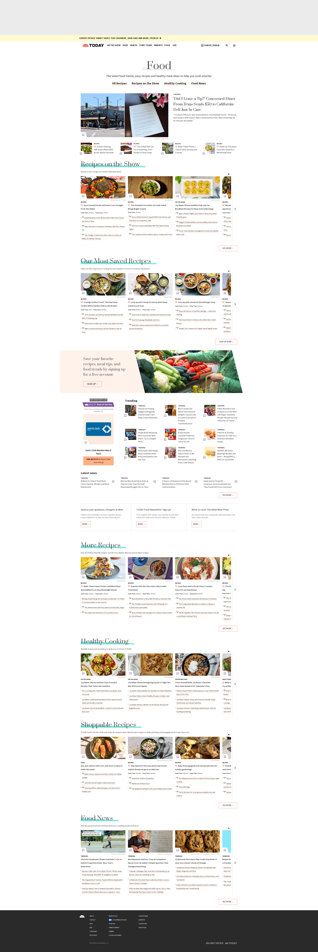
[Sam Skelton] (150, 187)
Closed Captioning (115, 935)
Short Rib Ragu (184, 787)
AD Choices (93, 935)
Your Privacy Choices (120, 920)
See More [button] (227, 248)
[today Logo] (82, 916)
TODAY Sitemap (143, 916)
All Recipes (119, 83)
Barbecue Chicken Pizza (141, 784)
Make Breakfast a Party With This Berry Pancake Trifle (151, 599)
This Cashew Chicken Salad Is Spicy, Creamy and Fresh (152, 234)
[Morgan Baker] (103, 284)
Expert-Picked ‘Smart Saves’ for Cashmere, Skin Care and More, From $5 (119, 38)
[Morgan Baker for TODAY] (150, 748)
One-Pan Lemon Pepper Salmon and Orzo (100, 783)
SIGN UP (91, 384)
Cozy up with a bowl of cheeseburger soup (196, 302)
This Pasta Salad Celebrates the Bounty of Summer (198, 599)
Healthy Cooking (175, 83)
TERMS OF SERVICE (114, 928)
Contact (93, 920)
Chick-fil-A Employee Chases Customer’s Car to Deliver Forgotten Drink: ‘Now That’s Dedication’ (101, 863)
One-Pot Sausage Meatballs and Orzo (146, 320)
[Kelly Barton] (103, 664)
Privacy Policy (113, 916)
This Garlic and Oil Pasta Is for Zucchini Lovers (101, 613)
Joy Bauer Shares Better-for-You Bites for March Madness (150, 691)
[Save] (83, 135)
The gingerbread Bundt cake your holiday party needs (152, 789)
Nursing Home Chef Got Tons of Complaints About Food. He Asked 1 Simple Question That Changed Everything (148, 863)
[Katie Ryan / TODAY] (197, 568)
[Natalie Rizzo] (103, 568)
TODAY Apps (93, 931)
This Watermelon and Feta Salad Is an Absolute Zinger (104, 607)
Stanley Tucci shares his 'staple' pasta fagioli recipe (198, 328)
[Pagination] (228, 174)
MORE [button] (84, 524)
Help (91, 924)
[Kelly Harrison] (197, 187)
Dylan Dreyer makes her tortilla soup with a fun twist (104, 323)
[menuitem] (113, 45)
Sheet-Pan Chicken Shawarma (143, 778)
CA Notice (112, 924)
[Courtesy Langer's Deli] (124, 115)
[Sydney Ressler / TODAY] (103, 187)
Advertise (142, 920)
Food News (198, 83)
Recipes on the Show (145, 83)
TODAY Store (143, 924)
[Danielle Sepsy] (197, 748)
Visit (91, 928)
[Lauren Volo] (150, 568)
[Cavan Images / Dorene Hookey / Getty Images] (197, 841)
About (92, 916)
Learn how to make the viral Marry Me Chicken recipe (151, 315)
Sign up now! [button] (225, 341)
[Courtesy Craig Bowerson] (150, 841)
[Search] (227, 45)
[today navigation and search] (234, 45)
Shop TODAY (142, 928)
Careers (111, 931)
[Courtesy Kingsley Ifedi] (103, 841)
